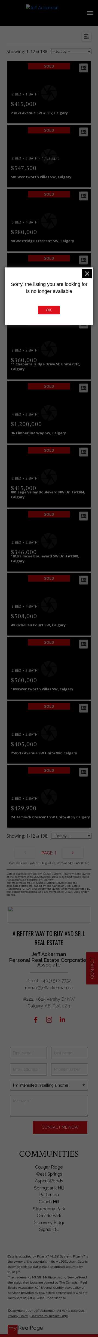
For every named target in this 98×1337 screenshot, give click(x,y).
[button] (36, 1020)
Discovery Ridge (48, 1222)
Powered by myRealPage (49, 1316)
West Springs (49, 1174)
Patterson (49, 1194)
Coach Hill (49, 1201)
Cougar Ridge (49, 1167)
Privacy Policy (18, 1316)
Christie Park (49, 1215)
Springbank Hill (49, 1188)
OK (49, 310)
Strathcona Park (49, 1208)
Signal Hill (49, 1229)
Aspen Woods (49, 1180)
